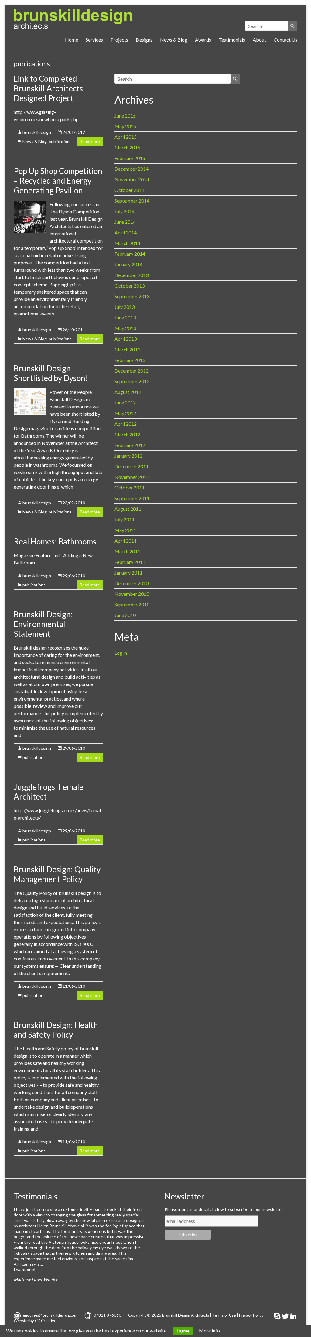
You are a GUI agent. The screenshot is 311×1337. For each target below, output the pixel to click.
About (259, 40)
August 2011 (127, 509)
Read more (90, 141)
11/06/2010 (74, 986)
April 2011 (125, 541)
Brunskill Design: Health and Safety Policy (56, 1029)
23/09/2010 (74, 502)
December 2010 (131, 583)
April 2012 (125, 424)
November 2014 (131, 179)
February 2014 (129, 254)
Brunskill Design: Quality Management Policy (57, 874)
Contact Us (285, 40)
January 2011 (128, 572)
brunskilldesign (36, 132)
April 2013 (125, 339)
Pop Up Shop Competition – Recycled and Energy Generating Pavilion (58, 180)
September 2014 (131, 200)
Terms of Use (224, 1315)
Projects (119, 40)
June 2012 (125, 402)
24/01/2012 (74, 132)
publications (60, 141)
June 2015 (125, 115)
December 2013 (131, 275)
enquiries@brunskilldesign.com (50, 1315)
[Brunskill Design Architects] (73, 12)
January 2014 (128, 264)
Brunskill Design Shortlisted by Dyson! (51, 373)
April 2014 (125, 232)
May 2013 (125, 328)
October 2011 (129, 487)
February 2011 (129, 562)
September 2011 (131, 498)
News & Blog (173, 40)
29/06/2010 (74, 575)
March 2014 (127, 243)
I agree (183, 1330)
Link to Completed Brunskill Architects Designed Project (48, 88)
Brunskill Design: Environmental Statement (43, 624)
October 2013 (129, 285)
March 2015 (127, 147)
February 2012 (129, 445)
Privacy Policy (251, 1315)
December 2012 (131, 370)
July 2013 (124, 307)
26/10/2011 (74, 329)
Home (71, 40)
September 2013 (131, 296)
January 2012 (128, 456)
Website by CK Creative (35, 1320)
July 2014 (124, 211)
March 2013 (127, 349)
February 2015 (129, 158)
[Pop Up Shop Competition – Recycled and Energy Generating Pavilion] (30, 203)
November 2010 (131, 594)
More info (209, 1330)
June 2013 (125, 317)
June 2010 (125, 615)
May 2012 (125, 413)
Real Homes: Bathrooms (55, 541)
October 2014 (129, 190)
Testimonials (232, 40)
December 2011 (131, 466)
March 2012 (127, 434)
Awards (203, 40)
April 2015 (125, 137)
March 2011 (127, 551)
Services (94, 40)
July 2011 (124, 519)
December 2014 (131, 169)
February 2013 (129, 360)
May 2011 (125, 530)
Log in (120, 653)
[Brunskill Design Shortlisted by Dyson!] (30, 391)
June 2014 (125, 222)
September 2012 (131, 381)
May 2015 (125, 126)
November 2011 (131, 477)
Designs (144, 40)
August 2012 (127, 392)
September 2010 (131, 604)
